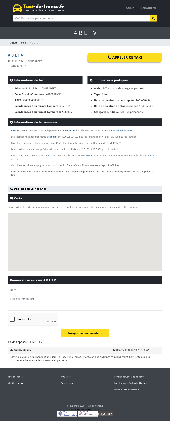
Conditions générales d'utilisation (130, 383)
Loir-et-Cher (69, 130)
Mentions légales (16, 383)
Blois (23, 42)
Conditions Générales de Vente (129, 376)
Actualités (148, 8)
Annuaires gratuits (91, 408)
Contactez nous (68, 383)
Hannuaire (75, 408)
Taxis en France (15, 376)
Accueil (131, 8)
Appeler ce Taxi (126, 57)
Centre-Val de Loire (121, 130)
